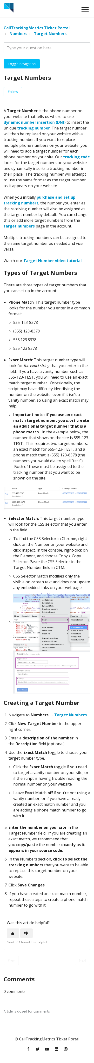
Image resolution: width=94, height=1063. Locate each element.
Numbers (18, 33)
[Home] (8, 7)
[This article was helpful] (13, 933)
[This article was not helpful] (26, 933)
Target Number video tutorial (52, 260)
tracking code (76, 157)
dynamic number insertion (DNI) (35, 122)
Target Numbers (50, 33)
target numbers (19, 226)
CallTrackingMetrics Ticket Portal (37, 28)
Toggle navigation (22, 63)
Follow (13, 91)
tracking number (33, 128)
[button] (85, 9)
